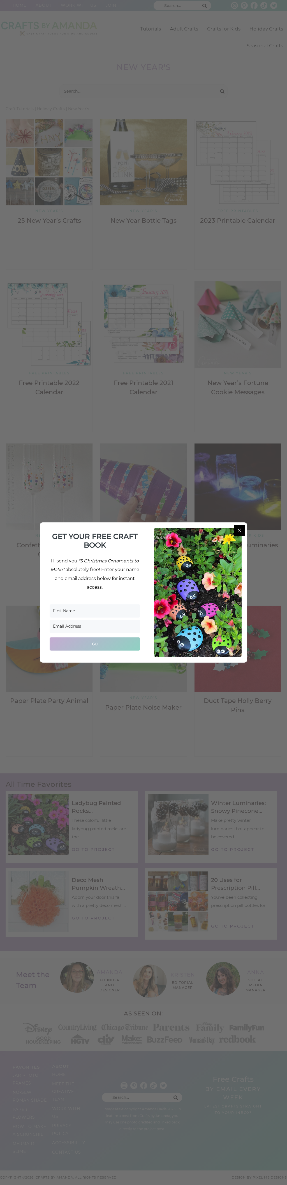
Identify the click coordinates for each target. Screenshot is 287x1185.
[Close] (239, 530)
